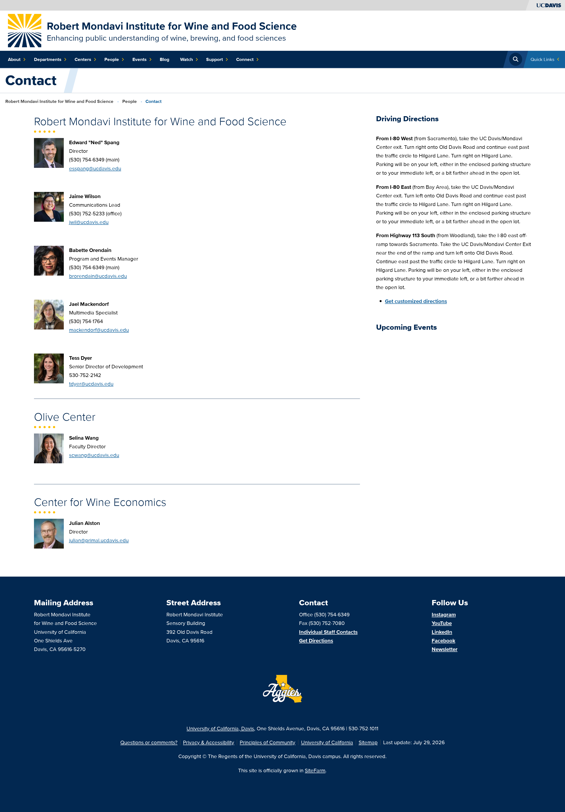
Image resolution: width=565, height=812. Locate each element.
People (111, 59)
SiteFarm (315, 770)
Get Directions (316, 640)
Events (139, 59)
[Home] (24, 30)
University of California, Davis (220, 728)
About (14, 59)
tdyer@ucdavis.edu (91, 384)
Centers (83, 59)
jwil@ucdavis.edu (89, 222)
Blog (164, 59)
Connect (245, 59)
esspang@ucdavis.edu (95, 168)
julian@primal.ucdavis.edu (99, 540)
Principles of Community (267, 742)
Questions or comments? (148, 742)
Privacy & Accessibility (208, 742)
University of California (327, 742)
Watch (186, 59)
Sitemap (368, 742)
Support (214, 59)
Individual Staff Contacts (328, 632)
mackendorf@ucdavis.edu (99, 330)
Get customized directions (416, 301)
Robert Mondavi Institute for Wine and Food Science (172, 26)
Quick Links (542, 59)
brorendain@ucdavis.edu (98, 276)
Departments (47, 59)
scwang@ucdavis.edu (94, 455)
